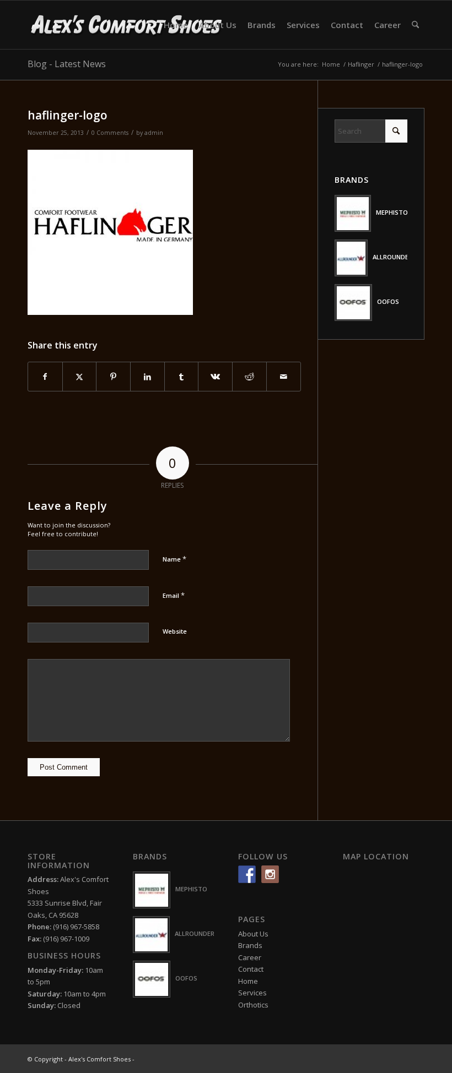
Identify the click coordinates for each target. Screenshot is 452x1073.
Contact (250, 969)
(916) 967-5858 (76, 927)
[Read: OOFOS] (353, 302)
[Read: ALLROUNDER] (351, 257)
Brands (250, 945)
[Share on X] (79, 376)
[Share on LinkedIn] (147, 376)
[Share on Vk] (215, 376)
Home (248, 981)
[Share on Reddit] (249, 376)
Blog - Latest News (67, 64)
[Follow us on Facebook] (247, 874)
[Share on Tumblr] (181, 376)
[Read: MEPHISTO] (353, 213)
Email (174, 595)
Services (252, 993)
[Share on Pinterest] (113, 376)
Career (249, 957)
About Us (253, 934)
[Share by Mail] (283, 376)
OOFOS (388, 301)
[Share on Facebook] (45, 376)
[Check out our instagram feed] (270, 874)
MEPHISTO (392, 212)
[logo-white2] (127, 25)
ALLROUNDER (392, 257)
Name (174, 559)
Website (175, 631)
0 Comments (110, 133)
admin (153, 133)
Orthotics (253, 1005)
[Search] (415, 25)
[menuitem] (175, 25)
